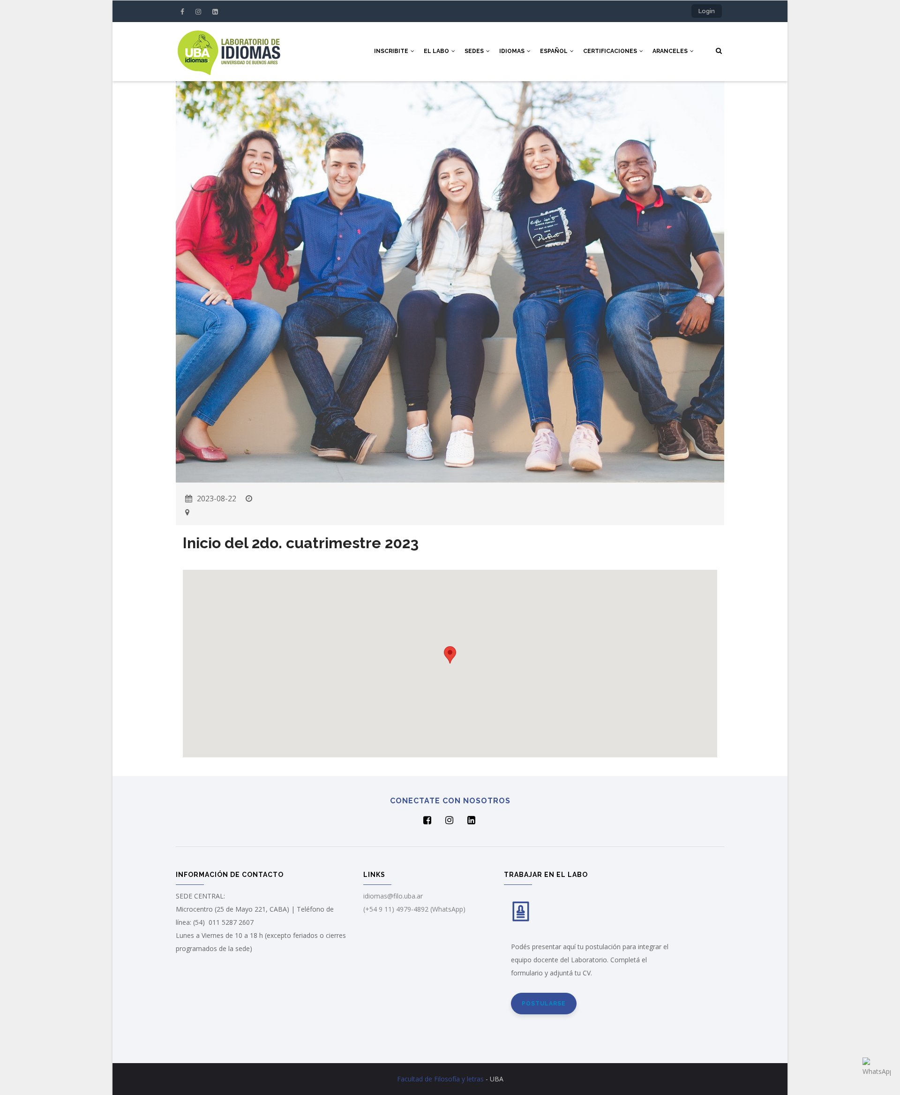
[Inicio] (229, 51)
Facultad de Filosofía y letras (440, 1078)
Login (706, 11)
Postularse (544, 1003)
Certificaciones (610, 51)
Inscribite (392, 51)
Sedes (475, 51)
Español (554, 51)
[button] (450, 655)
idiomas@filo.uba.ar (393, 895)
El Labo (437, 51)
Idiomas (512, 51)
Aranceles (670, 51)
